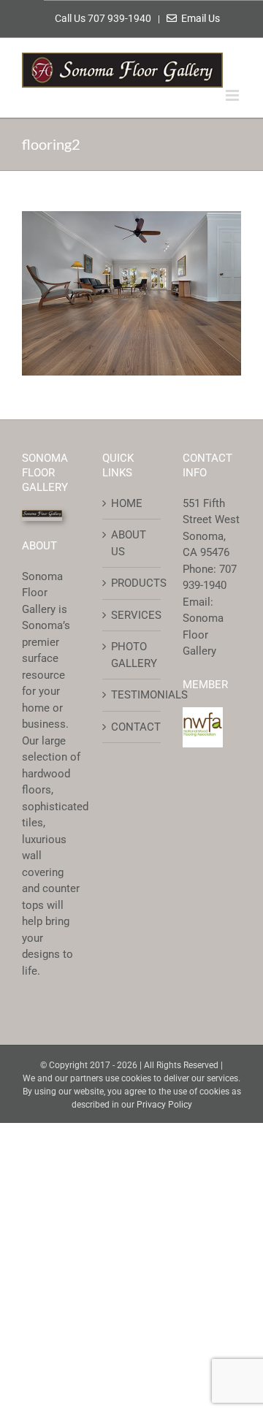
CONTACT (132, 727)
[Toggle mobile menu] (233, 95)
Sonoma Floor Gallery (203, 635)
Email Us (198, 18)
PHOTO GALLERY (132, 655)
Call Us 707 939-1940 (104, 18)
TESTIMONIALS (132, 694)
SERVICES (132, 615)
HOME (126, 503)
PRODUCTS (132, 583)
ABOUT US (128, 543)
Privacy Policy (164, 1105)
